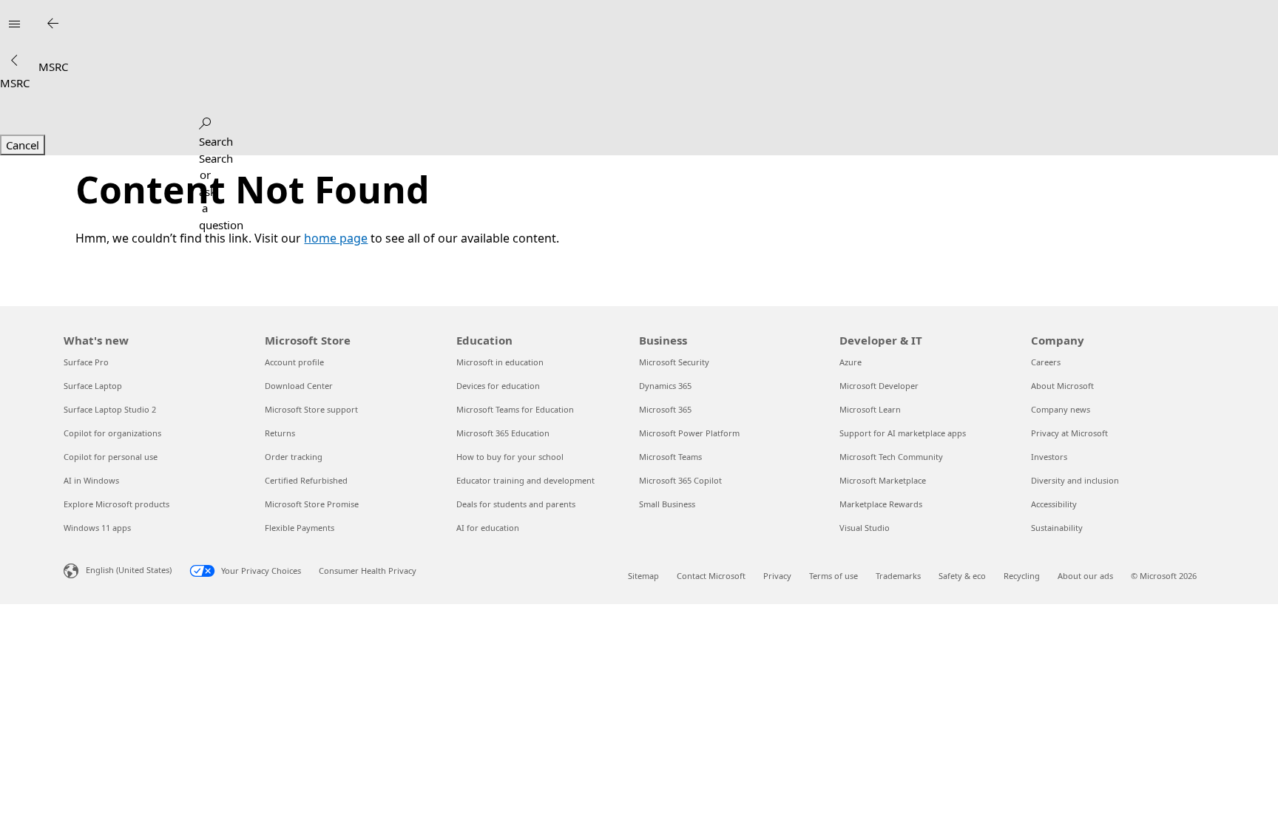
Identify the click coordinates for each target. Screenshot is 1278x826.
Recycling (1022, 575)
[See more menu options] (14, 61)
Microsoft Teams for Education (515, 409)
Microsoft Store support (311, 409)
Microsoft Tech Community (891, 456)
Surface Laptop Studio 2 (110, 409)
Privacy (777, 575)
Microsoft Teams (670, 456)
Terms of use (833, 575)
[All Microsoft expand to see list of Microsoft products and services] (14, 23)
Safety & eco (962, 575)
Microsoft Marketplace (882, 480)
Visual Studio (864, 527)
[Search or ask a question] (204, 120)
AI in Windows (91, 480)
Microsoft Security (674, 362)
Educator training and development (525, 480)
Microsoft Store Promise (312, 504)
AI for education (487, 527)
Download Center (299, 385)
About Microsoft (1062, 385)
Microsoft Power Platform (689, 433)
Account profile (294, 362)
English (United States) (129, 569)
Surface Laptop (93, 385)
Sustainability (1057, 527)
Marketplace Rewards (880, 504)
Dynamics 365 (665, 385)
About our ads (1085, 575)
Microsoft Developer (879, 385)
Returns (280, 433)
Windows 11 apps (97, 527)
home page (336, 238)
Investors (1049, 456)
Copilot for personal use (111, 456)
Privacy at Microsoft (1069, 433)
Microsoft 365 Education (503, 433)
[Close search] (52, 23)
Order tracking (293, 456)
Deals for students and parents (515, 504)
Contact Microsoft (711, 575)
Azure (850, 362)
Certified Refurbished (306, 480)
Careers (1046, 362)
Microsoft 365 (665, 409)
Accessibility (1054, 504)
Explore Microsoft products (116, 504)
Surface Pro (86, 362)
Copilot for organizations (112, 433)
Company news (1060, 409)
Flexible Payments (299, 527)
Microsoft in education (500, 362)
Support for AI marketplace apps (902, 433)
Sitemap (643, 575)
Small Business (667, 504)
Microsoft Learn (870, 409)
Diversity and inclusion (1075, 480)
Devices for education (498, 385)
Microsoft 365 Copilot (680, 480)
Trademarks (898, 575)
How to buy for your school (510, 456)
